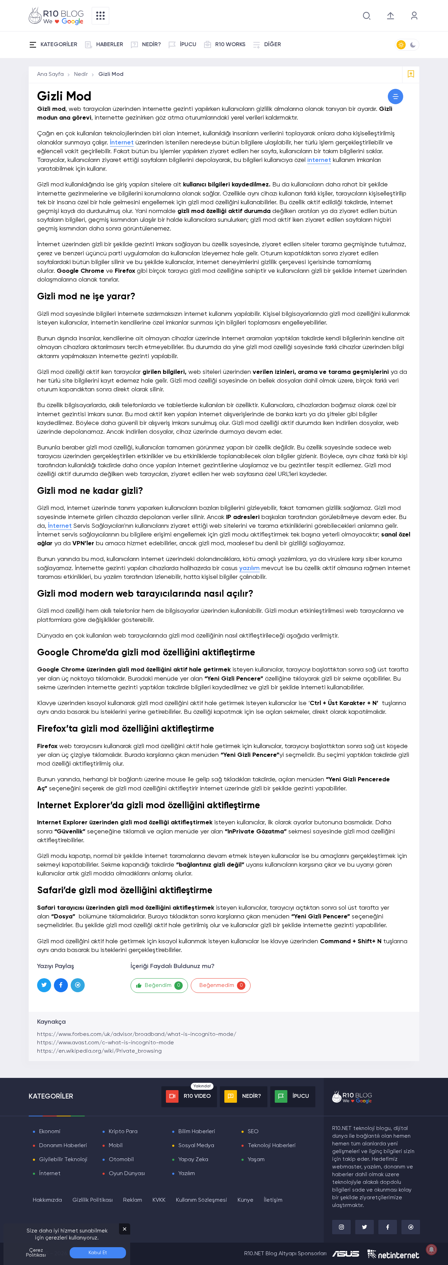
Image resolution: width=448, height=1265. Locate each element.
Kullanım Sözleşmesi (201, 1200)
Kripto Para (123, 1132)
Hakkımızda (47, 1200)
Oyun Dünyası (127, 1174)
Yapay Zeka (193, 1160)
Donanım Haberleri (63, 1146)
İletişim (273, 1200)
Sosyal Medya (196, 1146)
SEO (253, 1132)
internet (319, 160)
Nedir (81, 74)
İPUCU (188, 45)
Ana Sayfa (50, 74)
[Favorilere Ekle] (411, 75)
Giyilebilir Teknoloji (63, 1160)
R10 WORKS (230, 45)
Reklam (132, 1200)
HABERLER (109, 45)
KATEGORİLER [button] (59, 45)
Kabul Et (98, 1252)
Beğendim (162, 985)
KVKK (159, 1200)
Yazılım (186, 1174)
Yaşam (256, 1160)
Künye (245, 1200)
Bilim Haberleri (196, 1132)
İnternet (122, 143)
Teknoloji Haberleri (272, 1146)
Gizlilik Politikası (92, 1200)
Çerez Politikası (36, 1253)
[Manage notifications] (431, 1249)
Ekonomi (50, 1132)
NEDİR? (151, 45)
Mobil (115, 1146)
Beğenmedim (221, 985)
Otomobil (121, 1160)
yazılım (249, 568)
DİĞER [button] (272, 45)
